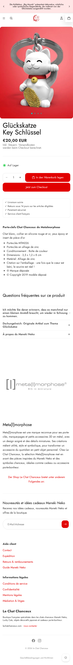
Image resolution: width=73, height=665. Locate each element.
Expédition (9, 556)
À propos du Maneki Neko (19, 334)
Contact (7, 550)
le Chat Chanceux (40, 648)
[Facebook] (33, 641)
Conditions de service (15, 584)
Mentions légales (12, 595)
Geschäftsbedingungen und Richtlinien (36, 657)
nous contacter (30, 625)
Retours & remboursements (18, 562)
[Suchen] (11, 18)
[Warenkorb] (69, 18)
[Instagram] (40, 641)
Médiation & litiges (13, 601)
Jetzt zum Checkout (36, 187)
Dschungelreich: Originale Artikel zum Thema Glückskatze (30, 325)
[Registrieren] (65, 524)
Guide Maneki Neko (14, 567)
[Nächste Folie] (69, 6)
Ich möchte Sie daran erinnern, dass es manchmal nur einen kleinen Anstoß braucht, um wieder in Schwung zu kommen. (35, 313)
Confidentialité (11, 589)
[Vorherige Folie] (3, 6)
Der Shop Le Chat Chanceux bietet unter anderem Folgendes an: (36, 479)
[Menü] (4, 18)
